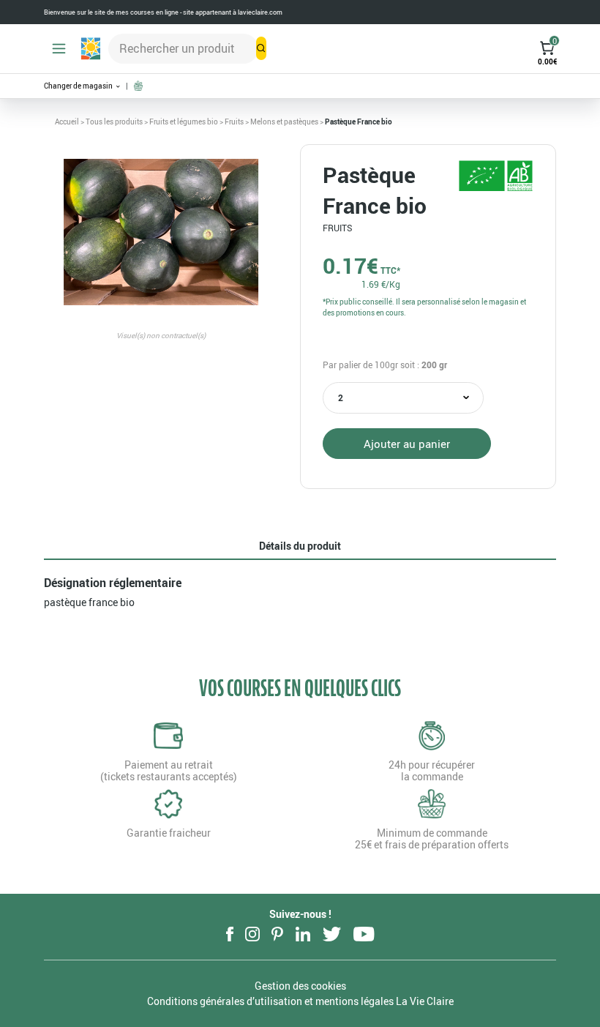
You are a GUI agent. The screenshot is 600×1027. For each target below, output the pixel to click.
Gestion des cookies (300, 986)
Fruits (234, 121)
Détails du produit (300, 546)
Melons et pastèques (284, 121)
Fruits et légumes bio (183, 121)
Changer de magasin (79, 86)
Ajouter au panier (407, 443)
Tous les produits (114, 121)
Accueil (67, 121)
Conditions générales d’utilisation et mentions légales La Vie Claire (300, 1001)
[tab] (300, 546)
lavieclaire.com (260, 12)
